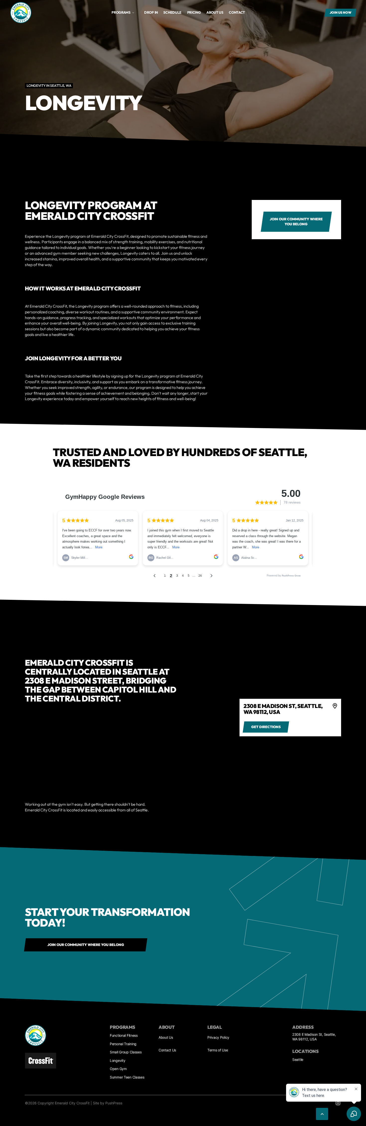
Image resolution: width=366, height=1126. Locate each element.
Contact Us (167, 1050)
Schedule (172, 12)
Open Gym (118, 1069)
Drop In (151, 12)
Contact (237, 12)
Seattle (297, 1059)
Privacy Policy (218, 1037)
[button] (123, 12)
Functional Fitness (124, 1035)
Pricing (194, 12)
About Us (166, 1037)
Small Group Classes (126, 1052)
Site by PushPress (107, 1103)
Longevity (117, 1060)
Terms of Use (217, 1050)
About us (214, 12)
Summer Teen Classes (127, 1077)
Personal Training (123, 1044)
